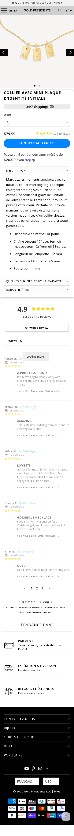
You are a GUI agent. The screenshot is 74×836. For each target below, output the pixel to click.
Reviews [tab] (12, 340)
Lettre (8, 114)
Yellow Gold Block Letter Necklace (36, 391)
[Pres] (37, 10)
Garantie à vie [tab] (17, 289)
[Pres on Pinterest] (33, 768)
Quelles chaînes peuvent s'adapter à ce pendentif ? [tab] (38, 281)
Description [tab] (16, 170)
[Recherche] (60, 10)
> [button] (49, 588)
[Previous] (4, 52)
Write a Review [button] (38, 327)
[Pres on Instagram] (40, 768)
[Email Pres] (47, 768)
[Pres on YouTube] (27, 768)
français (25, 781)
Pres (57, 791)
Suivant (44, 602)
